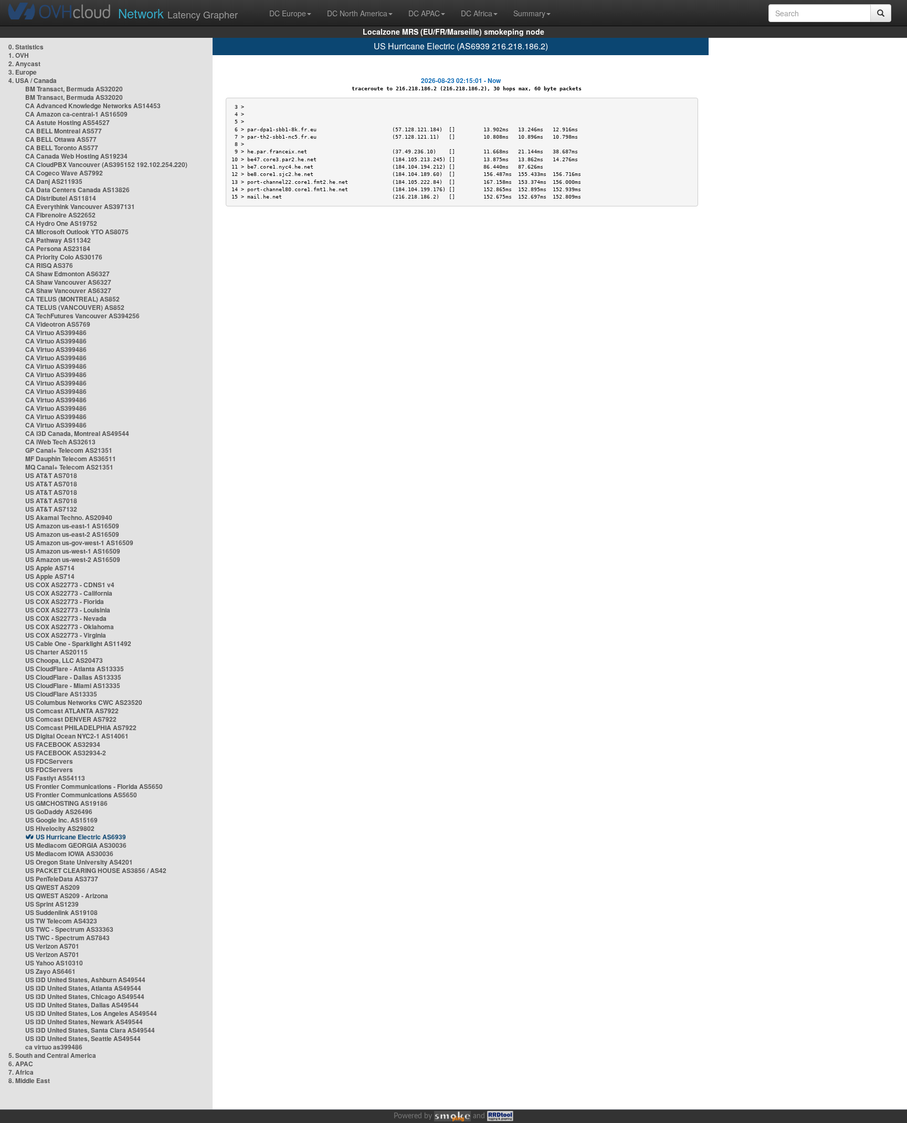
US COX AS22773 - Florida (64, 601)
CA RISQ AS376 (49, 265)
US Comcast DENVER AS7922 (71, 719)
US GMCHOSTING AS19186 (66, 803)
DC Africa (476, 13)
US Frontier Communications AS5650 (81, 794)
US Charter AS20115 (56, 652)
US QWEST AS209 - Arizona (66, 895)
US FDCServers (49, 761)
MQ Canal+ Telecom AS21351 (69, 467)
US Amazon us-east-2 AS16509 (72, 534)
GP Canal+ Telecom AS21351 (68, 450)
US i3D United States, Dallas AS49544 (82, 1005)
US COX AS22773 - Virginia (65, 635)
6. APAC (20, 1063)
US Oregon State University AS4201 (79, 862)
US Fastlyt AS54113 (55, 778)
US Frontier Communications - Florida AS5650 (94, 786)
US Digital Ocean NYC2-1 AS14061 (77, 736)
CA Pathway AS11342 (58, 240)
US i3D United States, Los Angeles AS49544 (91, 1013)
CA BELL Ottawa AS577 (61, 139)
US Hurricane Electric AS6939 (81, 836)
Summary (529, 13)
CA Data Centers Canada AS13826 (77, 189)
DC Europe (287, 13)
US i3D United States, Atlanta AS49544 (83, 988)
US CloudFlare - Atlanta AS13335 (74, 668)
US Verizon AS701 (52, 946)
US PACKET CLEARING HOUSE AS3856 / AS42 (95, 870)
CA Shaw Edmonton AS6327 (67, 273)
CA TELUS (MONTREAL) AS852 (72, 299)
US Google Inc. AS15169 (61, 820)
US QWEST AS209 (52, 887)
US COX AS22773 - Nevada (66, 618)
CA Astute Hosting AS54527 (67, 122)
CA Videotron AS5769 (57, 324)
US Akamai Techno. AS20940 (68, 517)
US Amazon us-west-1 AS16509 (72, 551)
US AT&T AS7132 (51, 509)
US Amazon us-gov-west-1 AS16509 (79, 542)
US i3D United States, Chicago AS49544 (84, 996)
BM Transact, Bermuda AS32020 (74, 88)
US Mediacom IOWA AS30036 (69, 853)
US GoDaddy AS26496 (58, 811)
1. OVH (18, 55)
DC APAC (424, 13)
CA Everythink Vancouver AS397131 (80, 206)
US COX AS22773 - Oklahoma (69, 626)
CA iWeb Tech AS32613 (60, 441)
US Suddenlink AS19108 (61, 912)
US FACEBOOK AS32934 (62, 744)
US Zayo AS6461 (50, 971)
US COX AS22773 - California (68, 593)
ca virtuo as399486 (53, 1047)
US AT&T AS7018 (51, 475)
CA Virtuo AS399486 (56, 332)
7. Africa (21, 1072)
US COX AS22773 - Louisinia (67, 610)
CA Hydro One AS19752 (61, 223)
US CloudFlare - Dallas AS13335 (73, 677)
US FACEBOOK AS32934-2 (65, 752)
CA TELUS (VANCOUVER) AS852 (74, 307)
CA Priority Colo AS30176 (63, 257)
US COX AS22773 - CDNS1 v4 (69, 584)
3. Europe (22, 72)
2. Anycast (24, 63)
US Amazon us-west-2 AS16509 (72, 559)
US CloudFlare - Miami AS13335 (72, 685)
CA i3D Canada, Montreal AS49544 (77, 433)
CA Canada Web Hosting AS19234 (76, 156)
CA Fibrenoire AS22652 (60, 215)
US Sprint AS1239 (52, 904)
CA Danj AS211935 (53, 181)
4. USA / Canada (32, 80)
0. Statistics (26, 46)
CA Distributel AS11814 (60, 198)
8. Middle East (29, 1080)
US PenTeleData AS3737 (61, 878)
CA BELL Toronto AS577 (61, 147)
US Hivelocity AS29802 (59, 828)
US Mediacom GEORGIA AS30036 (75, 845)
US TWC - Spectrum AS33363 (69, 929)
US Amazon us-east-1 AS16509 (72, 526)
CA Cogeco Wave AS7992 (64, 173)
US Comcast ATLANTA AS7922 (72, 710)
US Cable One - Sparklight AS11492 (78, 643)
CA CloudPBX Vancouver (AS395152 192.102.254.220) (106, 164)
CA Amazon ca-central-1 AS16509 (76, 114)
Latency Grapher (178, 13)
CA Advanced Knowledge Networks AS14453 (93, 105)
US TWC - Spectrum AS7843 (67, 937)
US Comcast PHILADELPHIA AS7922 (80, 727)
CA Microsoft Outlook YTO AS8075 (77, 231)
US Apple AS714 (50, 568)
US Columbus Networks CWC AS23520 (83, 702)
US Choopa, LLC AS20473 (64, 660)
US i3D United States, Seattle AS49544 (83, 1038)
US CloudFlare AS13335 (61, 694)
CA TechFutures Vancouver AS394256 (82, 315)
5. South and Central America (52, 1055)
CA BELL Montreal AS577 (63, 131)
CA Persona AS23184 (57, 248)
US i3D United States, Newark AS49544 (84, 1021)
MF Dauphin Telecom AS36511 (70, 458)
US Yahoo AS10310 (54, 963)
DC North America (357, 13)
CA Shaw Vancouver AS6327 (68, 282)
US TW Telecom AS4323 (61, 921)
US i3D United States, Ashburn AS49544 (85, 979)
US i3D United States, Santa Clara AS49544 (90, 1030)
